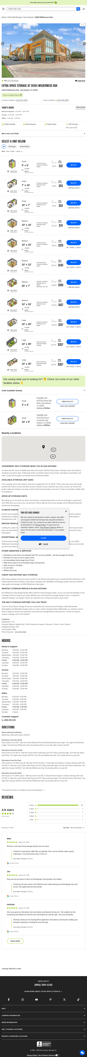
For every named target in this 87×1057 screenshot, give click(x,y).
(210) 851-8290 (21, 100)
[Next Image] (84, 43)
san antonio (28, 17)
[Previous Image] (2, 43)
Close (43, 538)
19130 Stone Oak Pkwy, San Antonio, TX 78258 (44, 403)
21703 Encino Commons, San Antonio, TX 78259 (44, 420)
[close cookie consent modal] (66, 511)
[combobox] (44, 9)
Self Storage (12, 146)
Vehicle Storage (24, 146)
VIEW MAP (81, 81)
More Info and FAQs (10, 133)
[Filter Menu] (4, 146)
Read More (15, 941)
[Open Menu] (3, 8)
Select (74, 165)
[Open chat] (82, 1052)
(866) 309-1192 (10, 720)
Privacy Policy (32, 1055)
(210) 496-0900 (63, 100)
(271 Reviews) (12, 81)
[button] (43, 391)
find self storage (15, 17)
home (4, 17)
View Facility (67, 401)
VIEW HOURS (80, 107)
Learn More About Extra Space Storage (42, 991)
